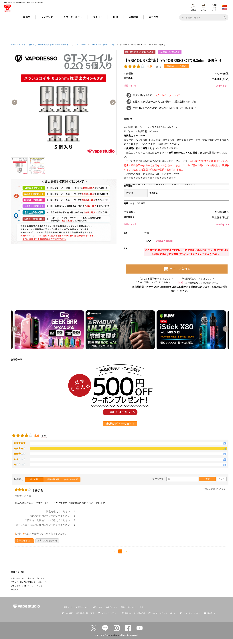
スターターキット (72, 17)
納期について (97, 607)
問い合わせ (212, 613)
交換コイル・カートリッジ (22, 578)
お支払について (112, 607)
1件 (44, 436)
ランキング (47, 17)
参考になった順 (71, 479)
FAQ (141, 607)
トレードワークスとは (192, 613)
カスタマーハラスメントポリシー (164, 613)
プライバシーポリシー (110, 613)
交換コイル (39, 578)
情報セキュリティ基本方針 (135, 613)
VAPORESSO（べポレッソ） (103, 45)
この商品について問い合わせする (201, 282)
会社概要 (69, 613)
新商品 (26, 17)
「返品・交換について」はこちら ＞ (153, 282)
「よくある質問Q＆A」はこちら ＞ (156, 278)
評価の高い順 (53, 479)
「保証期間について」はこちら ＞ (197, 278)
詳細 (194, 101)
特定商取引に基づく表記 (85, 613)
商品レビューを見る (176, 66)
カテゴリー (155, 17)
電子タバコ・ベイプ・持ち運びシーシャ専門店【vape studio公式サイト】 (40, 45)
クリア (221, 479)
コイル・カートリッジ (33, 586)
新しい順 (34, 479)
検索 (208, 479)
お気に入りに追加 (165, 241)
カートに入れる (180, 268)
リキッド (97, 17)
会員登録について (82, 607)
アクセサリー (16, 586)
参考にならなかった (47, 540)
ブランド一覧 (80, 45)
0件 (224, 443)
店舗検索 (133, 17)
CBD (115, 17)
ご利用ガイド (67, 607)
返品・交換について (128, 607)
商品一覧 (14, 590)
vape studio (114, 635)
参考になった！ (24, 540)
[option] (63, 102)
